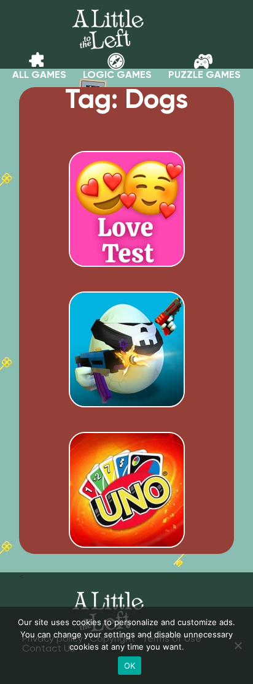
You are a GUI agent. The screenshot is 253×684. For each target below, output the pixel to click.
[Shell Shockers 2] (127, 402)
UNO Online (126, 525)
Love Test (126, 244)
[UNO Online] (127, 543)
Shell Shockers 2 (126, 384)
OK (130, 666)
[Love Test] (127, 262)
